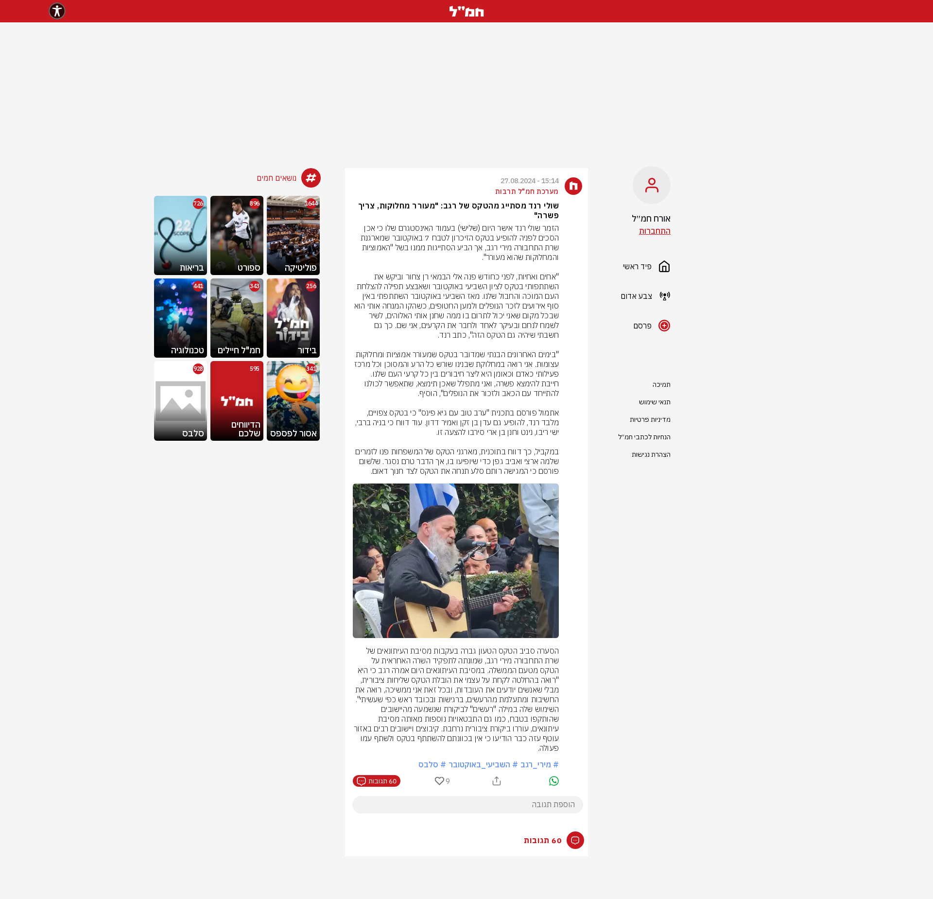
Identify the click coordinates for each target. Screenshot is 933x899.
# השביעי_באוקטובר (483, 764)
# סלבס (432, 764)
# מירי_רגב (539, 764)
